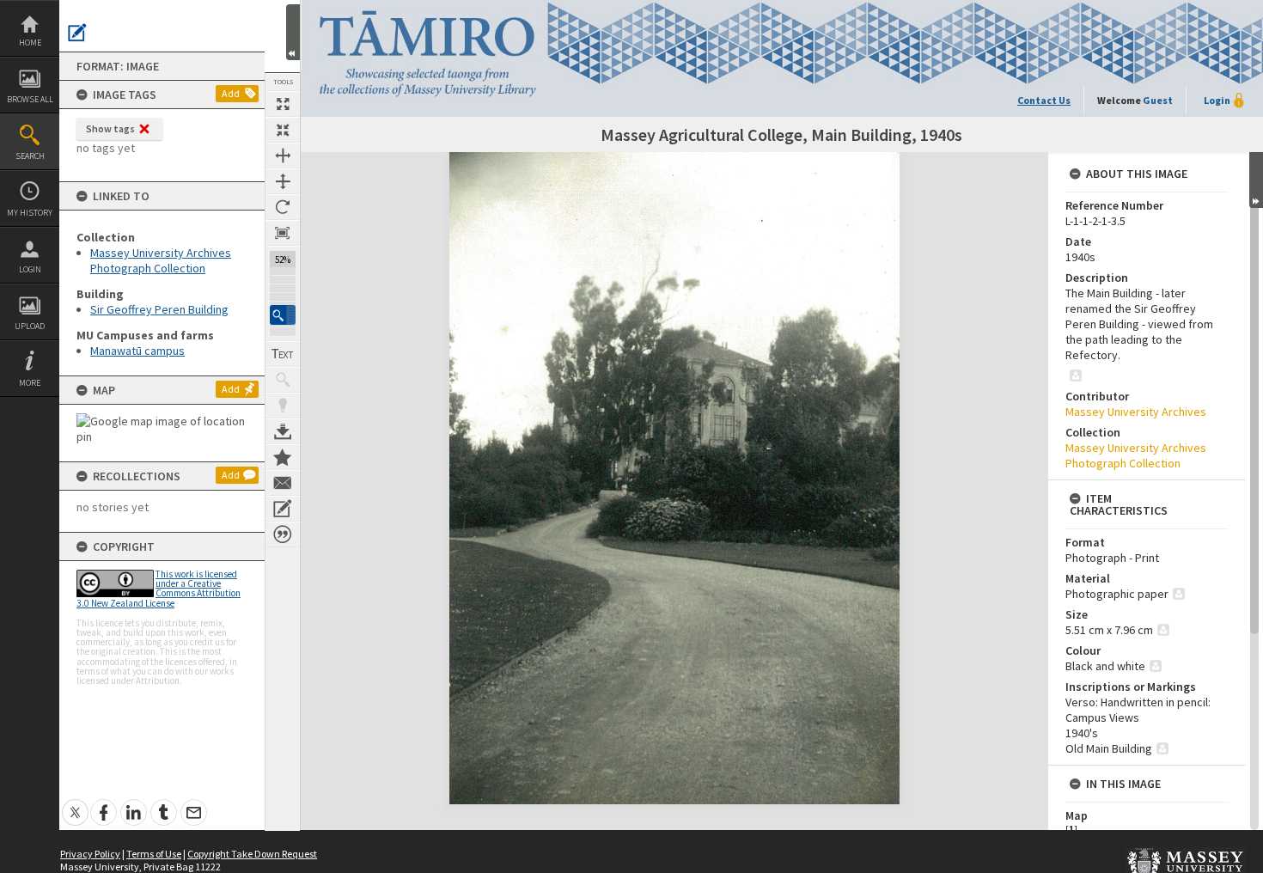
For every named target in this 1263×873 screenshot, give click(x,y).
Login (30, 269)
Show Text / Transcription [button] (282, 354)
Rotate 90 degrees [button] (282, 207)
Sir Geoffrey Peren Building (159, 309)
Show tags (110, 128)
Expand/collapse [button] (1256, 180)
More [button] (29, 382)
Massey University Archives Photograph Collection (160, 260)
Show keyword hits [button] (282, 380)
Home (30, 42)
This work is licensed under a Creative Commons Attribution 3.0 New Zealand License (158, 588)
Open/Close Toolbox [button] (293, 32)
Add (231, 93)
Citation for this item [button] (282, 534)
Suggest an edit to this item (77, 32)
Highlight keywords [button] (282, 405)
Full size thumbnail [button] (282, 104)
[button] (283, 315)
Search (30, 156)
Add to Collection (282, 457)
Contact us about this (282, 483)
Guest (1158, 100)
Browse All (30, 99)
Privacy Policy (90, 853)
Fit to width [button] (282, 155)
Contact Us (1044, 100)
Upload (30, 326)
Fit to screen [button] (282, 130)
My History (29, 212)
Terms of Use (153, 853)
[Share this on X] (75, 803)
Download (282, 431)
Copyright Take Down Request (252, 853)
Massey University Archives (1135, 411)
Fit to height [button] (282, 181)
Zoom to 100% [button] (282, 233)
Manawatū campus (137, 350)
